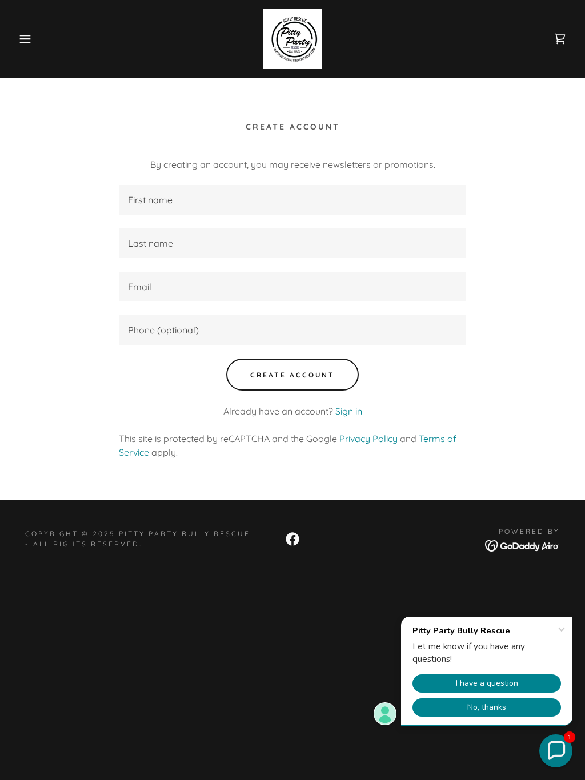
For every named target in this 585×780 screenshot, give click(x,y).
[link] (292, 37)
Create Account (292, 375)
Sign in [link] (348, 411)
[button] (29, 38)
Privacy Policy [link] (368, 438)
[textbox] (292, 200)
